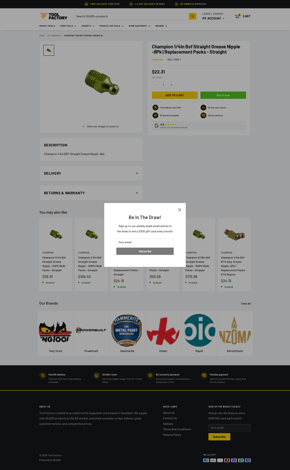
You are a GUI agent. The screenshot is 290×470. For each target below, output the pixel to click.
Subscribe (145, 251)
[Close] (179, 209)
